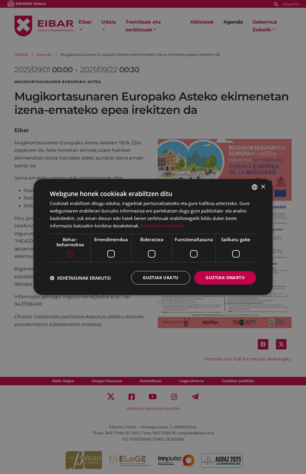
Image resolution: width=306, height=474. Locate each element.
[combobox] (255, 187)
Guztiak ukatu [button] (160, 277)
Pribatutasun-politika (162, 226)
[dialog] (153, 237)
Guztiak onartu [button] (225, 277)
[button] (80, 278)
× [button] (263, 186)
